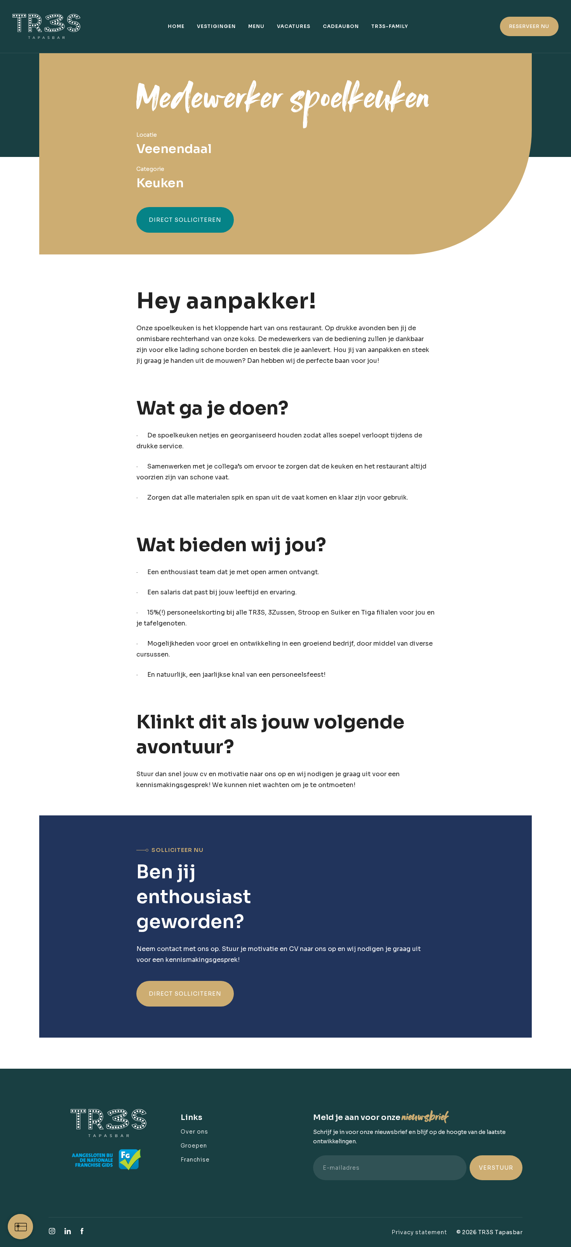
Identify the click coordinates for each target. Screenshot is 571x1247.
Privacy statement (419, 1232)
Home (176, 26)
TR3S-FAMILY (389, 26)
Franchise (195, 1159)
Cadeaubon (341, 26)
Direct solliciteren (185, 219)
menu (256, 26)
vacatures (293, 26)
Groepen (194, 1145)
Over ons (194, 1131)
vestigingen (216, 26)
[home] (50, 26)
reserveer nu (529, 26)
